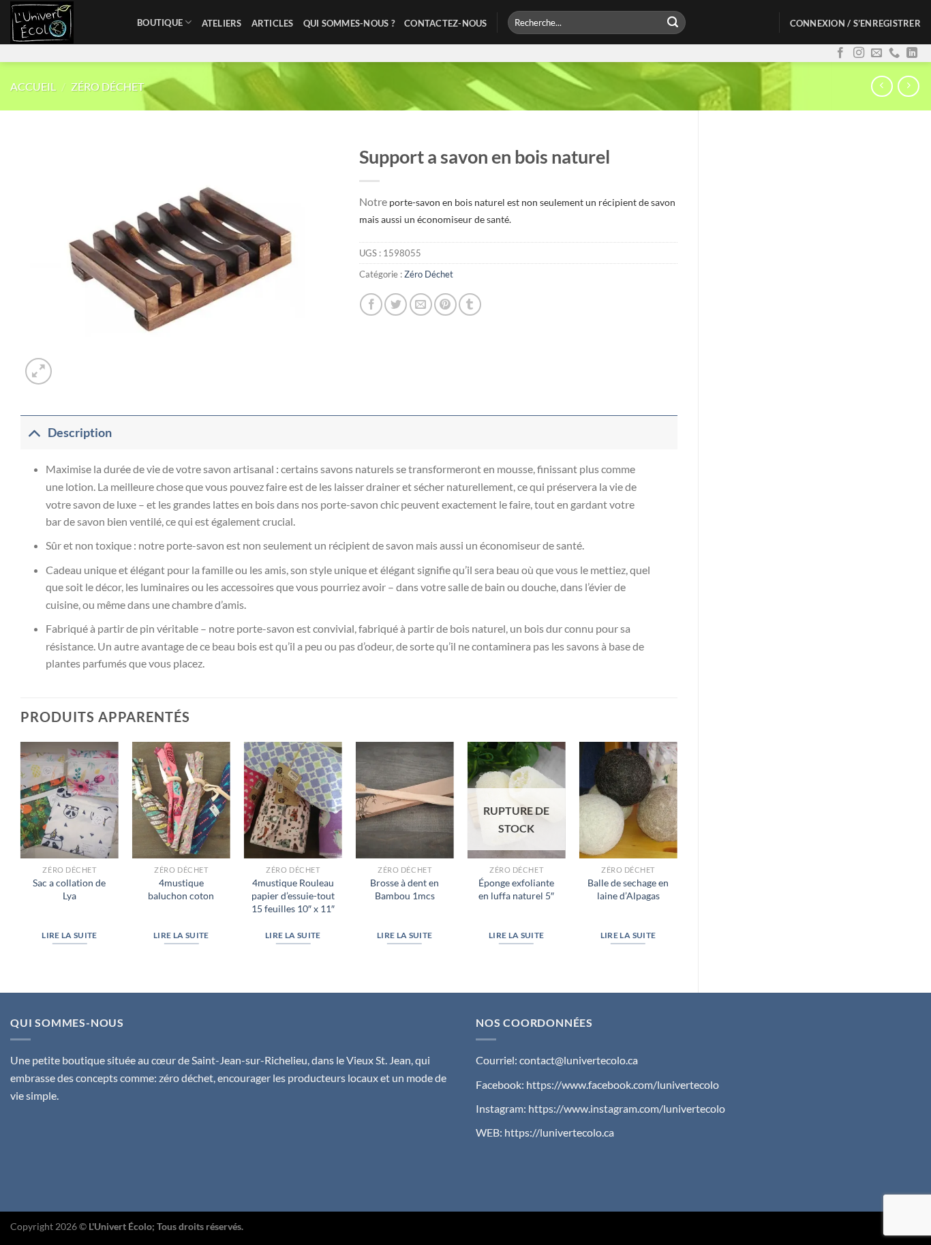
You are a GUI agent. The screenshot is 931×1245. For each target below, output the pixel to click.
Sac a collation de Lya (69, 889)
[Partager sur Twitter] (395, 304)
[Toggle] (33, 432)
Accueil (33, 86)
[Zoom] (38, 371)
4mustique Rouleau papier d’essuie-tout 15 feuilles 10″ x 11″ (293, 895)
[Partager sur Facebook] (371, 304)
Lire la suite (69, 935)
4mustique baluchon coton (181, 889)
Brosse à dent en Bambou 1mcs (404, 889)
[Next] (677, 856)
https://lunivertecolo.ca (559, 1132)
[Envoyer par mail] (421, 304)
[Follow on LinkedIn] (911, 53)
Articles (272, 23)
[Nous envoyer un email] (876, 53)
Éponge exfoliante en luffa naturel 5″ (516, 889)
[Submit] (672, 22)
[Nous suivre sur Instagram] (858, 53)
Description (80, 432)
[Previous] (21, 856)
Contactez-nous (445, 23)
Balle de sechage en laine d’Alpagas (628, 889)
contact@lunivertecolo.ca (578, 1059)
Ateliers (222, 23)
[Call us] (894, 53)
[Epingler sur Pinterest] (445, 304)
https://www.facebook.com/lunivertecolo (622, 1084)
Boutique (160, 22)
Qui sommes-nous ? (349, 23)
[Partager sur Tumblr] (470, 304)
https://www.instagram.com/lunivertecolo (626, 1108)
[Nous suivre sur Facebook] (840, 53)
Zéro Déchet (107, 86)
